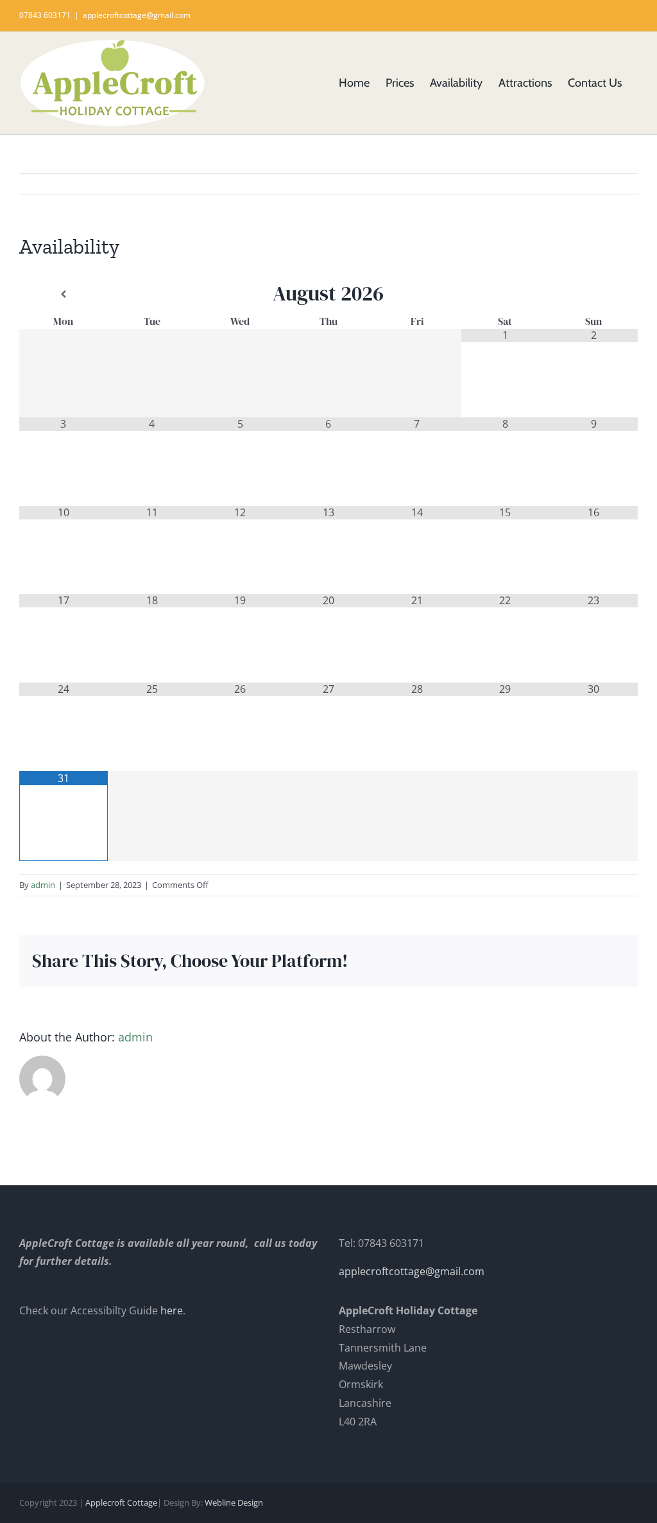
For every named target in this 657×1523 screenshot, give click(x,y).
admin (43, 885)
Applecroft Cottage (121, 1502)
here (171, 1310)
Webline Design (234, 1502)
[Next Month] (593, 294)
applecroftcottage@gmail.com (137, 15)
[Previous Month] (63, 294)
